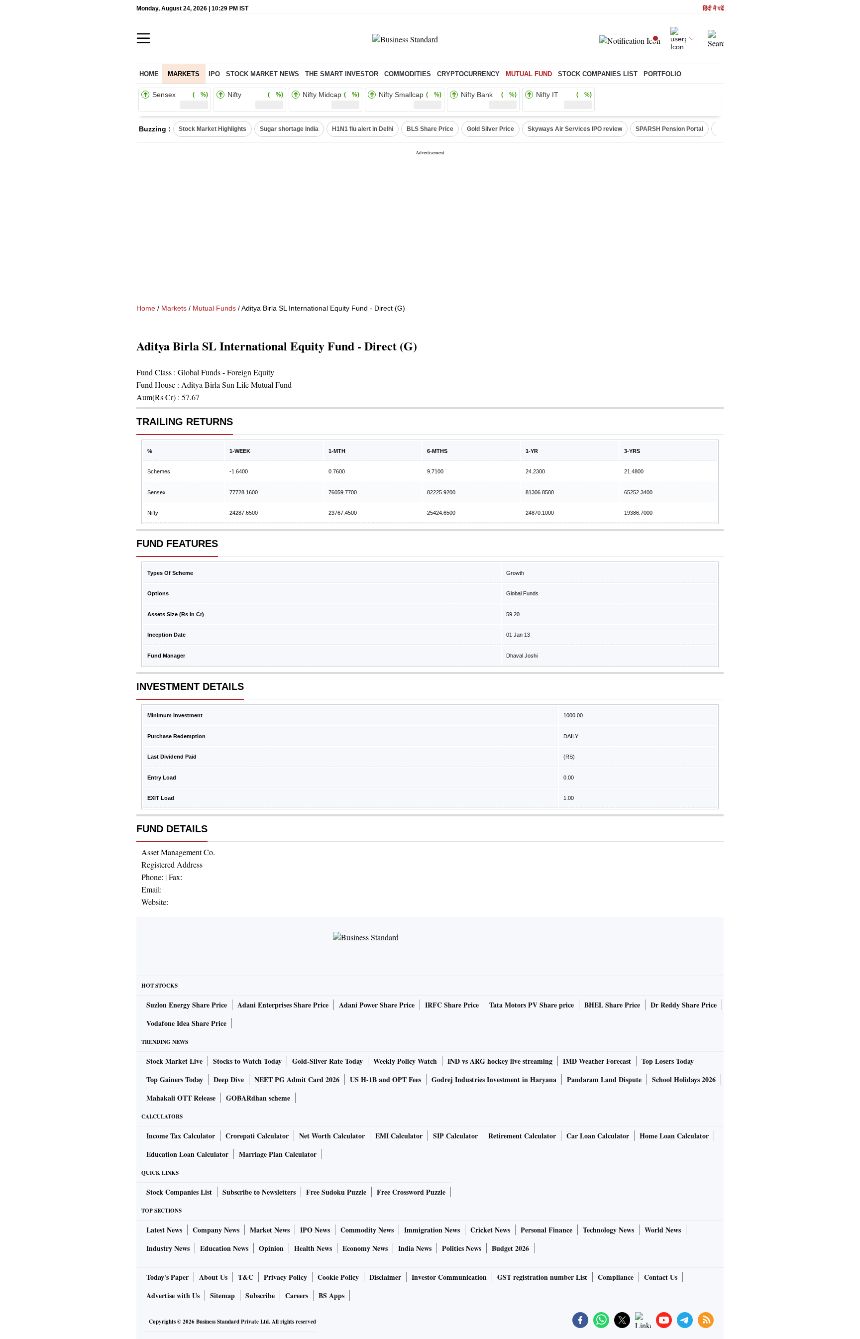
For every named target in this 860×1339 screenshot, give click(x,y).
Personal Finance (546, 1230)
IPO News (315, 1230)
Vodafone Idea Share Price (186, 1023)
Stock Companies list (598, 74)
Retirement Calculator (522, 1135)
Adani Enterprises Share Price (282, 1005)
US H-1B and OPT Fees (385, 1079)
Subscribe (260, 1295)
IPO (214, 74)
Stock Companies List (179, 1192)
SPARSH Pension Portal (669, 128)
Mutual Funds (214, 308)
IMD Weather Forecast (597, 1061)
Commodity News (367, 1230)
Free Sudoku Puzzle (336, 1192)
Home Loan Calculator (674, 1135)
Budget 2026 (510, 1248)
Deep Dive (229, 1079)
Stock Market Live (174, 1061)
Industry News (168, 1248)
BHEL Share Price (612, 1005)
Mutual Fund (529, 74)
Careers (296, 1295)
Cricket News (490, 1230)
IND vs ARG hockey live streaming (499, 1061)
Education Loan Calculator (187, 1154)
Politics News (461, 1248)
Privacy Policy (285, 1277)
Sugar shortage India (289, 128)
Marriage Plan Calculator (278, 1154)
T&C (245, 1277)
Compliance (616, 1277)
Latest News (164, 1230)
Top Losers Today (668, 1061)
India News (414, 1248)
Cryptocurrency (468, 74)
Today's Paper (167, 1277)
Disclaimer (385, 1277)
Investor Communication (449, 1277)
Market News (270, 1230)
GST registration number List (542, 1277)
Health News (313, 1248)
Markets (184, 74)
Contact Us (660, 1277)
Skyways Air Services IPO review (575, 128)
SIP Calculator (455, 1135)
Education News (224, 1248)
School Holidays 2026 (684, 1079)
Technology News (608, 1230)
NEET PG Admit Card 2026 (296, 1079)
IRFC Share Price (452, 1005)
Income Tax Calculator (180, 1135)
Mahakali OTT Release (180, 1098)
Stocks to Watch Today (247, 1061)
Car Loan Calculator (597, 1135)
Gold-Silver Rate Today (327, 1061)
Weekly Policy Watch (405, 1061)
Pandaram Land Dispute (604, 1079)
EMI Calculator (399, 1135)
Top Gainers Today (174, 1079)
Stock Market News (262, 74)
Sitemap (222, 1295)
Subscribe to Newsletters (259, 1192)
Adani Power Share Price (377, 1005)
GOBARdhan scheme (258, 1098)
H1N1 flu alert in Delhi (362, 128)
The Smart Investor (341, 74)
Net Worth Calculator (332, 1135)
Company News (216, 1230)
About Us (213, 1277)
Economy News (365, 1248)
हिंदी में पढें (713, 8)
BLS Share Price (430, 128)
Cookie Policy (338, 1277)
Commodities (407, 74)
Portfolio (662, 74)
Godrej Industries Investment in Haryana (493, 1079)
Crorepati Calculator (257, 1135)
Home (149, 74)
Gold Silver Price (490, 128)
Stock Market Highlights (212, 128)
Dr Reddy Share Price (683, 1005)
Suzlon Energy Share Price (186, 1005)
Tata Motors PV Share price (531, 1005)
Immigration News (432, 1230)
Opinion (271, 1248)
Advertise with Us (173, 1295)
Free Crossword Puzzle (411, 1192)
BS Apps (331, 1295)
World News (663, 1230)
